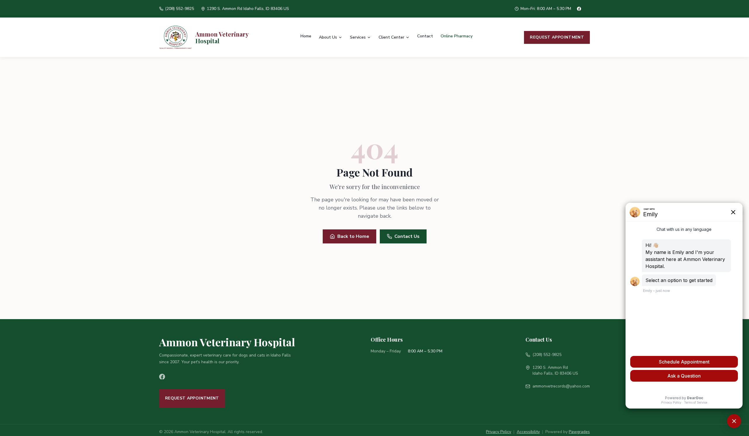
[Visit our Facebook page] (583, 8)
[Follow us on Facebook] (165, 376)
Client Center (391, 37)
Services (358, 37)
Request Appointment (557, 37)
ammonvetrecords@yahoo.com (561, 386)
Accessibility (528, 432)
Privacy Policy (498, 432)
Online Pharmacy (457, 36)
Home (305, 36)
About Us (328, 37)
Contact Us (407, 236)
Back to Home (353, 236)
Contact (425, 36)
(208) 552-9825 (546, 354)
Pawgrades (579, 432)
